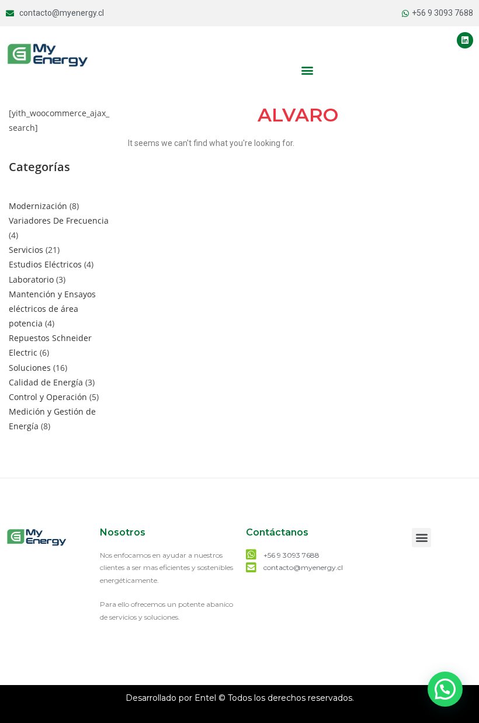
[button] (307, 69)
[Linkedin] (465, 40)
